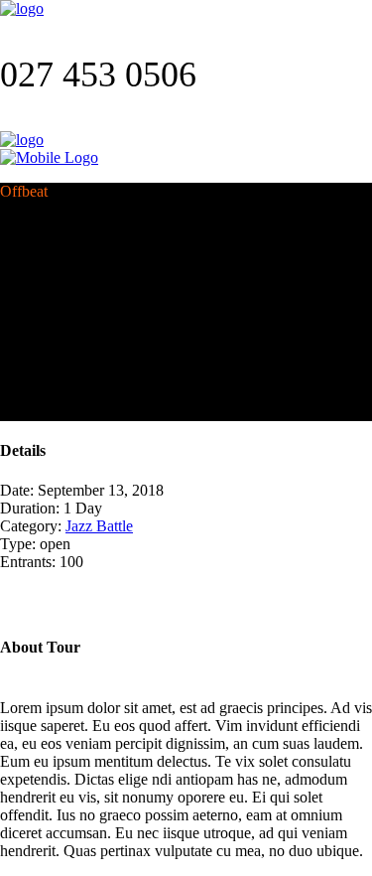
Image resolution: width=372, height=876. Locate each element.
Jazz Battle (99, 525)
